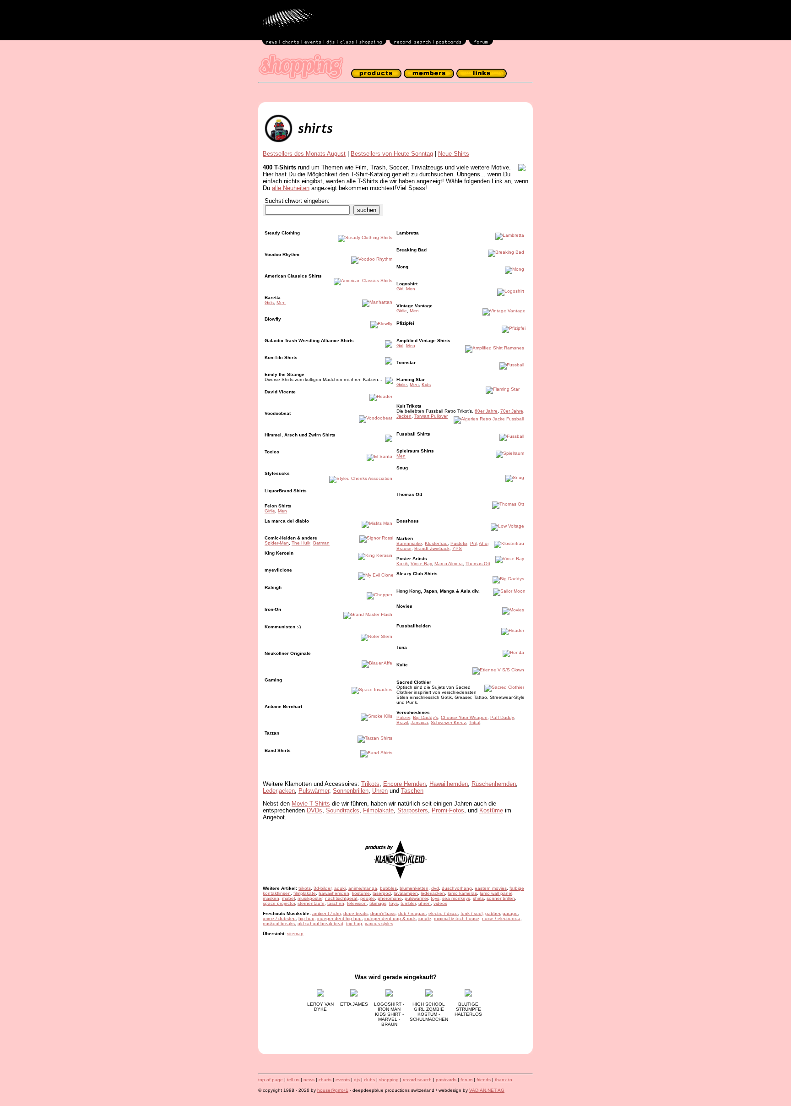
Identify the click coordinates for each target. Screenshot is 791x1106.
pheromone (390, 898)
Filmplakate (378, 810)
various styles (379, 923)
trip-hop (354, 923)
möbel (288, 898)
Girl (399, 288)
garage (510, 913)
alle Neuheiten (290, 188)
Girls (269, 302)
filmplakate (304, 893)
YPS (457, 548)
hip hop (306, 918)
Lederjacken (279, 790)
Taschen (412, 790)
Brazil (402, 722)
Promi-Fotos (448, 810)
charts (325, 1079)
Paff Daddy (502, 717)
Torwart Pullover (431, 416)
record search (417, 1079)
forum (466, 1079)
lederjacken (433, 893)
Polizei (403, 717)
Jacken (404, 416)
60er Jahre (486, 411)
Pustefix (458, 543)
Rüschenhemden (493, 783)
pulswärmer (416, 898)
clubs (369, 1079)
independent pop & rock (390, 918)
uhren (424, 903)
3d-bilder (322, 888)
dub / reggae (412, 913)
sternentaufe (311, 903)
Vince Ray (421, 563)
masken (271, 898)
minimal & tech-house (456, 918)
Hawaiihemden (448, 783)
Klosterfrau (436, 543)
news (308, 1079)
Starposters (412, 810)
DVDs (314, 810)
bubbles (388, 888)
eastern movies (491, 888)
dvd (435, 888)
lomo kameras (462, 893)
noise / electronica (501, 918)
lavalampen (406, 893)
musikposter (310, 898)
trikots (304, 888)
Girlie (270, 510)
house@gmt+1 (332, 1090)
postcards (446, 1079)
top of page (270, 1079)
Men (281, 302)
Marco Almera (448, 563)
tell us (293, 1079)
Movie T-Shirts (311, 803)
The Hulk (301, 542)
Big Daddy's (425, 717)
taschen (335, 903)
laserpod (382, 893)
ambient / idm (326, 913)
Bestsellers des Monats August (304, 153)
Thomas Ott (478, 563)
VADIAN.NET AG (486, 1090)
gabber (492, 913)
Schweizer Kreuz (448, 722)
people (367, 898)
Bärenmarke (409, 543)
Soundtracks (342, 810)
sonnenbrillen (501, 898)
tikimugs (377, 903)
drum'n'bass (383, 913)
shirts (478, 898)
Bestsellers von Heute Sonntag (392, 153)
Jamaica (419, 722)
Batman (321, 542)
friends (484, 1079)
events (343, 1079)
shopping (389, 1079)
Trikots (370, 783)
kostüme (361, 893)
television (357, 903)
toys (435, 898)
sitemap (295, 933)
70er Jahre (511, 411)
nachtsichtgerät (341, 898)
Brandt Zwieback (432, 548)
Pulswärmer (313, 790)
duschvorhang (457, 888)
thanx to (503, 1079)
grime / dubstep (279, 918)
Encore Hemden (404, 783)
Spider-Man (277, 542)
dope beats (355, 913)
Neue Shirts (453, 153)
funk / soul (471, 913)
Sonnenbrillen (350, 790)
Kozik (402, 563)
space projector (279, 903)
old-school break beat (320, 923)
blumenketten (414, 888)
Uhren (380, 790)
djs (357, 1079)
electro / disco (443, 913)
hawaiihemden (334, 893)
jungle (424, 918)
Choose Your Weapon (464, 717)
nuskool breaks (279, 923)
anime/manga (362, 888)
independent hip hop (339, 918)
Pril (473, 543)
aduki (340, 888)
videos (440, 903)
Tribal (474, 722)
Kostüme (491, 810)
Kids (426, 384)
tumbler (408, 903)
